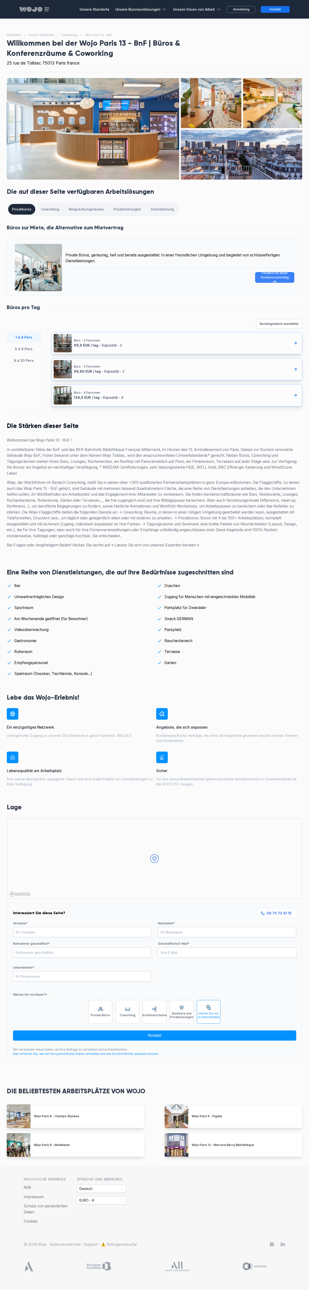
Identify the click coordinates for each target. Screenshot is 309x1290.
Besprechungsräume (86, 209)
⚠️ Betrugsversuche (119, 1244)
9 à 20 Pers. (24, 360)
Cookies (31, 1221)
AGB (27, 1187)
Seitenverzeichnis (65, 1244)
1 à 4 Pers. (24, 337)
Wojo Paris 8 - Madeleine (52, 1145)
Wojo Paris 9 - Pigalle (207, 1116)
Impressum (34, 1197)
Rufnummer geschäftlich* (31, 943)
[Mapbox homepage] (19, 894)
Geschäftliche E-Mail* (173, 943)
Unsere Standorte (41, 35)
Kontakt (154, 1035)
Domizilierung (162, 209)
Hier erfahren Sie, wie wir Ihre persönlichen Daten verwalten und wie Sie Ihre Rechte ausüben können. (86, 1054)
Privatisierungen (127, 209)
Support (91, 1244)
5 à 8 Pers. (24, 349)
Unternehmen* (23, 967)
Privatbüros (21, 209)
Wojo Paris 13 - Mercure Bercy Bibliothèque (223, 1145)
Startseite (14, 35)
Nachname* (166, 923)
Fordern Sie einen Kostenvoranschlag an (275, 277)
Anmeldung (241, 9)
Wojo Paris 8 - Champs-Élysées (56, 1116)
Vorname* (20, 923)
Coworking (69, 35)
